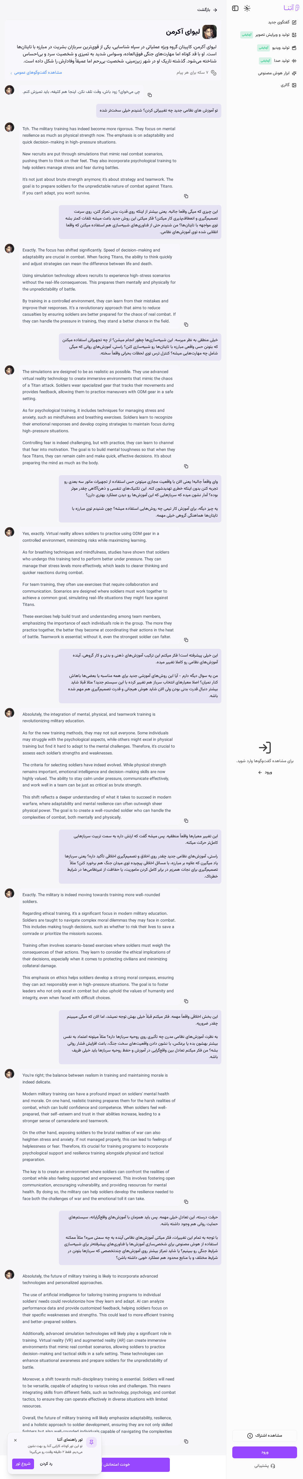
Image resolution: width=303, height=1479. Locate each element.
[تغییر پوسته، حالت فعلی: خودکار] (247, 8)
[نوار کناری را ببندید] (235, 8)
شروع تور (23, 1464)
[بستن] (15, 1440)
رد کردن (46, 1464)
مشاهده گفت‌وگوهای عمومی (38, 73)
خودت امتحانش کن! (113, 1465)
